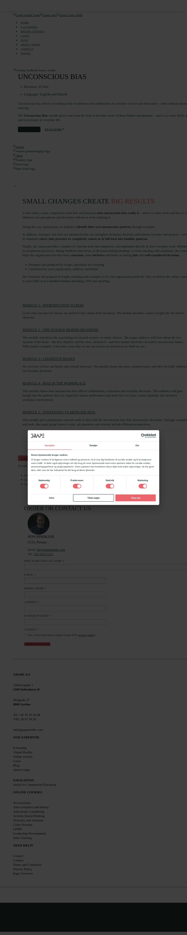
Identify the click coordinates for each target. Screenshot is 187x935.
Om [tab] (137, 445)
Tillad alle (135, 497)
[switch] (77, 486)
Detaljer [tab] (94, 445)
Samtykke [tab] (50, 445)
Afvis (51, 497)
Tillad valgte (93, 497)
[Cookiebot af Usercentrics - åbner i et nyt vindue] (143, 436)
